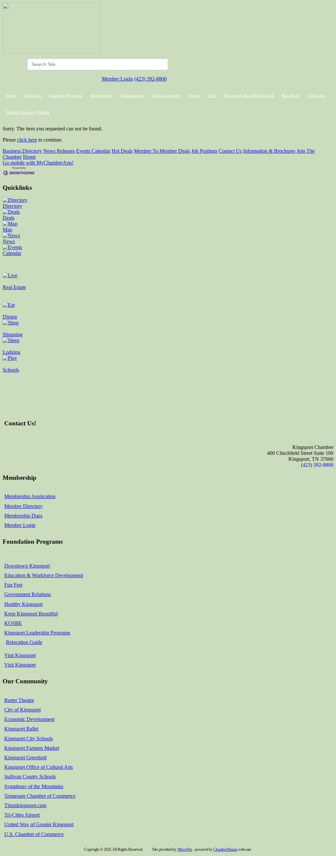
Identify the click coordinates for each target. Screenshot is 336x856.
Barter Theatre (19, 700)
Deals (8, 218)
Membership (101, 95)
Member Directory (23, 506)
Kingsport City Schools (28, 738)
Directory (12, 206)
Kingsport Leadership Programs (37, 632)
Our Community (166, 95)
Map (7, 229)
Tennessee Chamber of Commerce (39, 796)
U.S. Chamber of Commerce (34, 834)
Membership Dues (23, 515)
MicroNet (185, 849)
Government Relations (27, 594)
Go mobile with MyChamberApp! (38, 162)
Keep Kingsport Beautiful (31, 613)
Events (194, 95)
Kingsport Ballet (21, 728)
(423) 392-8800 (150, 79)
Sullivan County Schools (30, 776)
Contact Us (230, 151)
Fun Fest (13, 585)
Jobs (212, 95)
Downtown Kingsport (27, 566)
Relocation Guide (24, 642)
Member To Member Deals (162, 151)
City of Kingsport (22, 709)
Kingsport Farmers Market (31, 748)
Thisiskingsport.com (25, 805)
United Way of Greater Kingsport (39, 824)
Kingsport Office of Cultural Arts (38, 767)
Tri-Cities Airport (22, 815)
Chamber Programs (65, 95)
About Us (32, 95)
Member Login (117, 79)
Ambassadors (132, 95)
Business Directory (22, 151)
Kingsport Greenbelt (25, 757)
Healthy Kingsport (23, 604)
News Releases (59, 151)
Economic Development (29, 719)
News (9, 241)
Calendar (12, 253)
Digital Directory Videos (27, 112)
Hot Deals (290, 95)
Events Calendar (93, 151)
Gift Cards (316, 95)
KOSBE (13, 623)
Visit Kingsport (20, 655)
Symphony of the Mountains (33, 786)
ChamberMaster (225, 849)
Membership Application (29, 496)
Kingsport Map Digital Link (249, 95)
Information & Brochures (269, 151)
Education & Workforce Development (43, 575)
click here (27, 140)
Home (11, 95)
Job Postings (204, 151)
